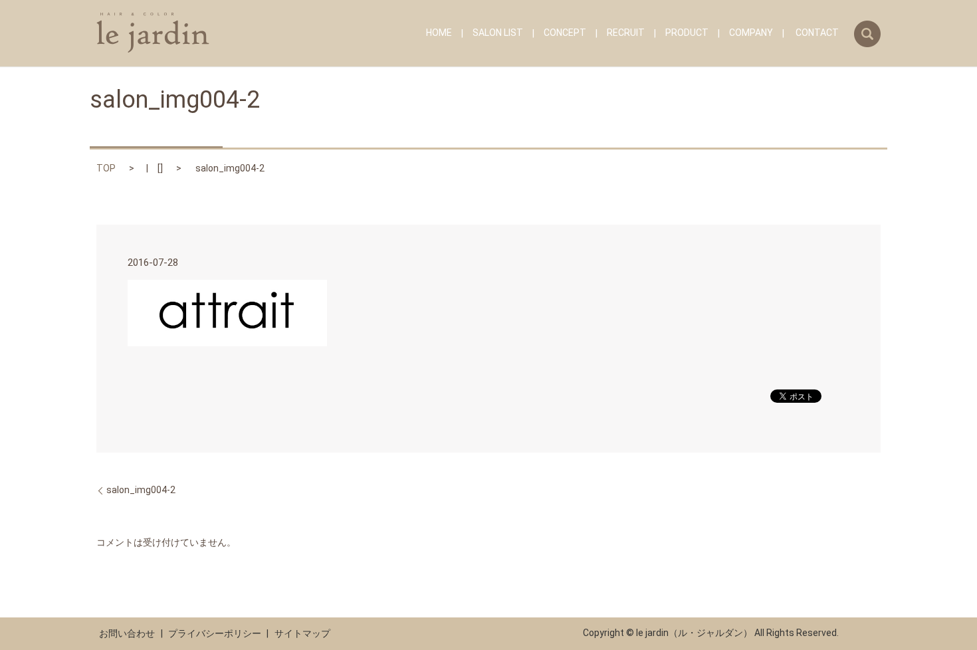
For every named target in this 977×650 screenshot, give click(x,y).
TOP (106, 168)
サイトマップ (302, 633)
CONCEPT (565, 33)
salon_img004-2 (140, 490)
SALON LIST (498, 33)
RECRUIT (626, 33)
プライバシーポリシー (214, 633)
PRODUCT (686, 33)
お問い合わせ (127, 633)
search (867, 34)
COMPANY (751, 33)
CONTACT (817, 33)
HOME (439, 33)
